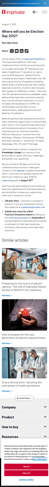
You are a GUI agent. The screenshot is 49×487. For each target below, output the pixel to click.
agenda (20, 170)
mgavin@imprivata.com (33, 207)
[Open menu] (44, 12)
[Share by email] (17, 51)
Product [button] (8, 417)
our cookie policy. (40, 459)
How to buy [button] (10, 427)
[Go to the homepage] (13, 12)
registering (7, 180)
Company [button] (9, 407)
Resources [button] (10, 437)
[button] (26, 51)
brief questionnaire (19, 217)
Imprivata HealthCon (34, 58)
